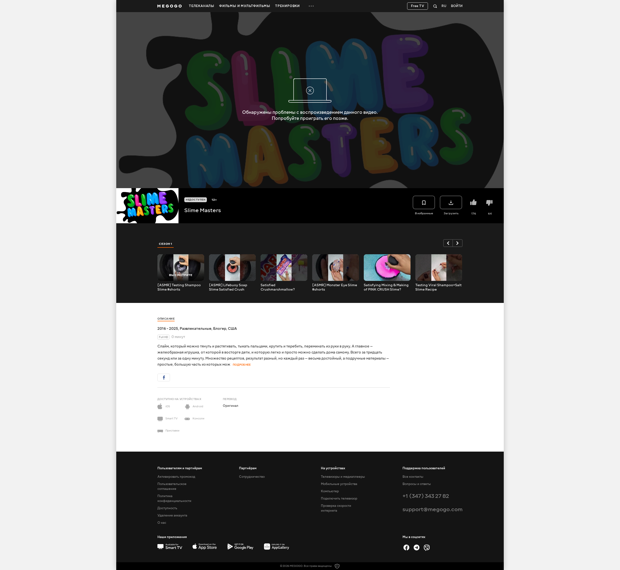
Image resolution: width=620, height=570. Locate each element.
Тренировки (287, 6)
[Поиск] (435, 6)
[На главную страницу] (169, 6)
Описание (166, 319)
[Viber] (427, 547)
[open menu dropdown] (311, 6)
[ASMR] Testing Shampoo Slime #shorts (179, 287)
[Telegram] (416, 547)
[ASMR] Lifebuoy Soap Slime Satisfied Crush (228, 287)
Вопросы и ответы (417, 484)
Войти (457, 6)
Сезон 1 (165, 244)
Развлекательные (195, 328)
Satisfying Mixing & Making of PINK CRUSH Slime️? (386, 287)
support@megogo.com (433, 509)
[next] (458, 243)
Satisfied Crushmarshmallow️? (278, 287)
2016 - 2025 (167, 328)
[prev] (448, 243)
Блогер (219, 328)
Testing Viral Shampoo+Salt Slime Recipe (438, 287)
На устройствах (333, 468)
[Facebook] (406, 547)
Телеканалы (201, 6)
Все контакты (413, 477)
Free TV (417, 6)
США (232, 328)
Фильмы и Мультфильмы (244, 6)
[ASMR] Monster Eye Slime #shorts (334, 287)
